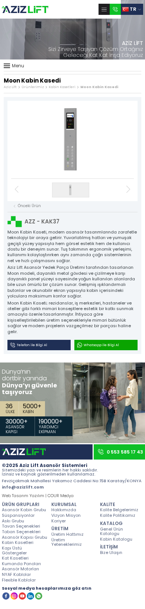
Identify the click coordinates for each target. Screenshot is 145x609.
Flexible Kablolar (19, 580)
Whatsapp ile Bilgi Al (101, 345)
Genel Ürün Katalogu (111, 531)
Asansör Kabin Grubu (24, 509)
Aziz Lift (10, 87)
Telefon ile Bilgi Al (32, 345)
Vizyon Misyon (66, 515)
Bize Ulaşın (111, 552)
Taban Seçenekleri (21, 531)
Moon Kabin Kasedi (99, 87)
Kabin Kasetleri (62, 87)
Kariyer (58, 520)
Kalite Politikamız (117, 515)
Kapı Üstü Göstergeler (14, 550)
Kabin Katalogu (116, 539)
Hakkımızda (63, 509)
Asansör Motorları (20, 568)
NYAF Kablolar (16, 574)
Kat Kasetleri (15, 558)
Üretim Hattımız (67, 534)
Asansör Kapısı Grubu (24, 537)
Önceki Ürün (29, 206)
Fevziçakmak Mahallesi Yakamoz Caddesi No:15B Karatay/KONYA (72, 480)
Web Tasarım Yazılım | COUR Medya (38, 495)
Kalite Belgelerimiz (119, 509)
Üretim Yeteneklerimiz (66, 542)
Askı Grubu (13, 520)
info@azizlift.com (23, 487)
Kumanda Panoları (21, 563)
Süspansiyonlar (18, 515)
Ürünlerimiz (33, 87)
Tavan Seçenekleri (21, 526)
